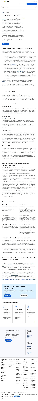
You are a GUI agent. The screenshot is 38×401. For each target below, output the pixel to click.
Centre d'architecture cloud (25, 378)
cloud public (13, 64)
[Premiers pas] (7, 295)
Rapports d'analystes (3, 378)
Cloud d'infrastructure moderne (3, 368)
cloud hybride (20, 71)
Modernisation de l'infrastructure (18, 361)
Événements (33, 367)
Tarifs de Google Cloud (11, 361)
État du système (25, 387)
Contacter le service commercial (29, 336)
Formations (25, 380)
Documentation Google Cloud (25, 364)
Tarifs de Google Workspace (11, 364)
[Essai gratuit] (5, 44)
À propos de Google (4, 392)
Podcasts (32, 368)
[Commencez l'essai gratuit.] (31, 4)
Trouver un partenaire (32, 364)
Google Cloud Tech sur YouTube (33, 376)
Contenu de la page (5, 7)
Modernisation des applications (19, 365)
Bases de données (19, 363)
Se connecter (35, 1)
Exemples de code (26, 375)
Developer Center (33, 370)
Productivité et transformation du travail (19, 374)
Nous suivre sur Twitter (33, 378)
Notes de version (25, 389)
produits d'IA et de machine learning (28, 279)
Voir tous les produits (10, 366)
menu (1, 1)
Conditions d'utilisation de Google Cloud (8, 394)
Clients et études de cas (3, 376)
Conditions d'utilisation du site (21, 392)
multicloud (4, 81)
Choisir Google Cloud (3, 362)
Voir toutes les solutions (18, 383)
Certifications (25, 382)
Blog (2, 381)
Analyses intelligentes (18, 367)
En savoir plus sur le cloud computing (26, 372)
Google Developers (26, 383)
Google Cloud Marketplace (26, 370)
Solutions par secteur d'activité (18, 377)
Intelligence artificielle (17, 370)
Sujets (3, 12)
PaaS (3, 266)
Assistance (25, 374)
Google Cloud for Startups (25, 385)
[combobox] (4, 399)
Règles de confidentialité (12, 392)
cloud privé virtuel (7, 118)
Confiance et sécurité (3, 365)
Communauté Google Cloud (33, 387)
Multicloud (2, 370)
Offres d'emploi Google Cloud (33, 385)
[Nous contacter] (24, 295)
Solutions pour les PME (18, 381)
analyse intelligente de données (11, 279)
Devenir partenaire (33, 365)
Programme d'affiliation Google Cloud (25, 362)
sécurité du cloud (14, 275)
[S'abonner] (17, 396)
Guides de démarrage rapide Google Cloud (26, 367)
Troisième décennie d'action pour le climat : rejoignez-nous (28, 394)
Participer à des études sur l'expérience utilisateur (33, 381)
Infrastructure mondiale (3, 372)
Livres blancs (3, 380)
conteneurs (9, 264)
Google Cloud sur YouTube (33, 374)
